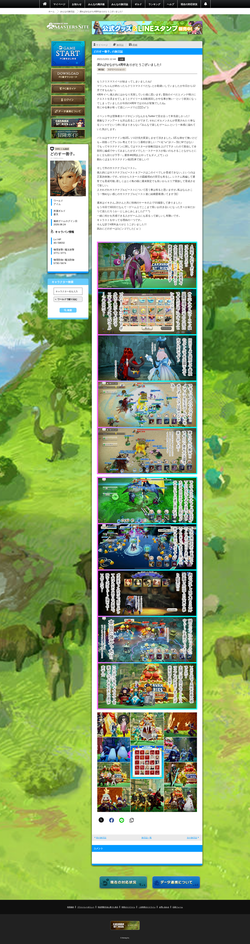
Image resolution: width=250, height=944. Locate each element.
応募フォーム (178, 907)
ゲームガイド (68, 134)
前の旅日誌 (101, 837)
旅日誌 (120, 45)
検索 (69, 310)
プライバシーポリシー (85, 907)
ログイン (68, 100)
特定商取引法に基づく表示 (108, 907)
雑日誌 (101, 69)
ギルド (138, 4)
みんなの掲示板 (96, 4)
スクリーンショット (116, 69)
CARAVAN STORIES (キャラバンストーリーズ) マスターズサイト (68, 27)
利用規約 (70, 907)
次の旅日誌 (192, 837)
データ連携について (68, 111)
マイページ (59, 4)
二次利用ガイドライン (147, 907)
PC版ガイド (68, 88)
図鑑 (135, 45)
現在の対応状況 (189, 4)
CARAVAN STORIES (125, 925)
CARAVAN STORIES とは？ (68, 122)
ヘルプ (170, 4)
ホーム (51, 11)
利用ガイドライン (128, 907)
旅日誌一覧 (146, 837)
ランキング (154, 4)
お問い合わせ (164, 907)
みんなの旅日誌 (119, 4)
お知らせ (76, 4)
